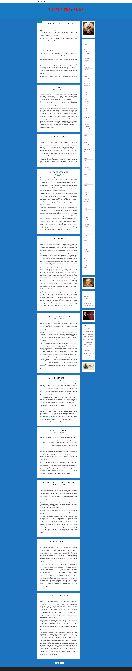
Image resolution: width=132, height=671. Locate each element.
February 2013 (86, 217)
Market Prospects (58, 542)
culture (84, 331)
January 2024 (86, 67)
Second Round (58, 87)
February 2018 (86, 117)
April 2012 (85, 240)
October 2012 (86, 226)
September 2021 (87, 85)
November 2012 (86, 224)
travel (88, 356)
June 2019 (85, 92)
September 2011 (87, 256)
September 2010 (87, 272)
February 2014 (86, 190)
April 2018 (85, 112)
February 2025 (86, 53)
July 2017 (85, 131)
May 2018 (85, 110)
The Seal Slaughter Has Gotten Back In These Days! (58, 483)
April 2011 (85, 267)
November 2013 (86, 197)
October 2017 (86, 126)
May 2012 (85, 237)
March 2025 (86, 51)
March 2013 (86, 215)
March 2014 (86, 187)
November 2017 (86, 124)
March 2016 (86, 160)
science (84, 353)
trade (86, 356)
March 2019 (86, 96)
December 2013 (86, 194)
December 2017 (86, 121)
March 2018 (86, 115)
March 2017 (86, 137)
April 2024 (85, 65)
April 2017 (85, 135)
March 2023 (86, 74)
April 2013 (85, 212)
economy (87, 331)
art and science (86, 328)
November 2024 (86, 58)
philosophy (90, 348)
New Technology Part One (58, 316)
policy (93, 348)
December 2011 (86, 249)
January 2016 (86, 162)
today (84, 356)
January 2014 (86, 192)
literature (88, 342)
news (89, 344)
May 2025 (85, 46)
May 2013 (85, 210)
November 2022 (86, 78)
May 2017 (85, 133)
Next (63, 662)
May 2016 (85, 156)
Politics (85, 350)
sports (88, 353)
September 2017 (87, 128)
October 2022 (86, 80)
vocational (87, 358)
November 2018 (86, 101)
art (83, 328)
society (86, 353)
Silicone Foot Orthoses (58, 378)
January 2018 (86, 119)
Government (91, 334)
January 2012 (86, 247)
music (87, 344)
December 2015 (86, 165)
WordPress (68, 668)
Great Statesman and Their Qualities (58, 24)
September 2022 (87, 83)
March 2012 (86, 242)
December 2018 (86, 99)
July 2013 (85, 206)
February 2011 (86, 269)
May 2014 (85, 183)
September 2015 (87, 169)
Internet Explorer (65, 364)
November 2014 (86, 178)
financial (88, 334)
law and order (84, 342)
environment (85, 334)
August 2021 (86, 87)
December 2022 (86, 76)
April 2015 (85, 174)
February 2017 (86, 140)
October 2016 (86, 146)
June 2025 (85, 44)
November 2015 (86, 167)
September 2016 (87, 149)
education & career (86, 333)
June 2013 (85, 208)
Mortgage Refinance (58, 172)
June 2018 (85, 108)
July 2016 (85, 153)
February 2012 (86, 244)
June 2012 (85, 235)
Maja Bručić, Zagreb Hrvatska (51, 416)
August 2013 (86, 203)
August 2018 (86, 103)
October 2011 (86, 253)
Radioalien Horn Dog (58, 239)
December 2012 (86, 222)
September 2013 (87, 201)
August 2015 (86, 171)
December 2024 (86, 55)
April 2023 (85, 71)
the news (91, 353)
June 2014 (85, 181)
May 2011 (85, 265)
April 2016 (85, 158)
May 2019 (85, 94)
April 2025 (85, 49)
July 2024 (85, 62)
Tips (93, 355)
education (91, 331)
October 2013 (86, 199)
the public (89, 355)
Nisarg (76, 668)
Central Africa (58, 137)
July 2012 (85, 233)
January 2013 (86, 219)
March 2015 (86, 176)
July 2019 (85, 90)
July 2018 (85, 105)
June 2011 (85, 262)
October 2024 (86, 60)
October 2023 (86, 69)
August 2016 (86, 151)
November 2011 (86, 251)
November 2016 (86, 144)
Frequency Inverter (58, 596)
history (89, 339)
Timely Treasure (41, 1)
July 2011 (85, 260)
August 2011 (86, 258)
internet (89, 340)
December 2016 (86, 142)
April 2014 (85, 185)
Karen (64, 25)
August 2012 (86, 231)
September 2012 (87, 228)
